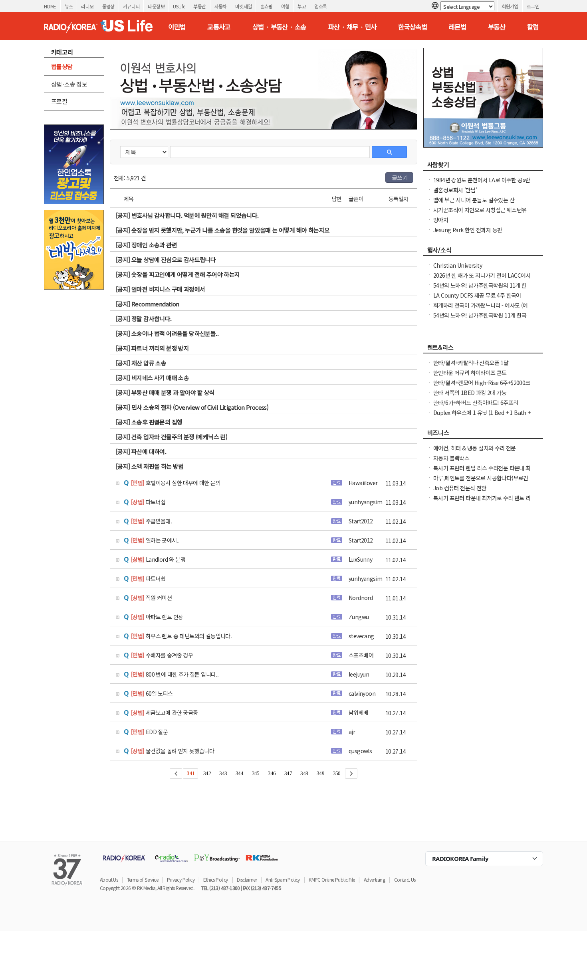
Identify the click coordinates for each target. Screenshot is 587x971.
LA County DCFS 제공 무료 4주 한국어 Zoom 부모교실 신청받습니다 (477, 299)
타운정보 (156, 6)
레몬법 (457, 27)
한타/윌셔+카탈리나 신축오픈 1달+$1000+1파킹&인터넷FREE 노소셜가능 (479, 367)
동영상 (108, 6)
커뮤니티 (131, 6)
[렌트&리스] (483, 349)
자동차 (220, 6)
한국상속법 (412, 27)
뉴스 (69, 6)
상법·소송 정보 (69, 84)
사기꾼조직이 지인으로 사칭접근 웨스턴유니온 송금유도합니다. (479, 214)
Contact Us (405, 879)
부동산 (199, 6)
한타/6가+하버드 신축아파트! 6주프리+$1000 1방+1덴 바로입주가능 (475, 406)
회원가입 (510, 6)
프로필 (59, 101)
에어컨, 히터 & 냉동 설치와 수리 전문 (474, 448)
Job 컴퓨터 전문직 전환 (459, 488)
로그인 (533, 6)
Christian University (457, 265)
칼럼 (533, 27)
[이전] (176, 773)
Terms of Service (142, 879)
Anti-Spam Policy (282, 879)
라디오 (87, 6)
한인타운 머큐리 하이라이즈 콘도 (470, 373)
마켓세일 (243, 6)
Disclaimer (247, 879)
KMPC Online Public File (332, 879)
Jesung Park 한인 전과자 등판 (467, 230)
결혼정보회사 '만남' (455, 190)
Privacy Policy (180, 879)
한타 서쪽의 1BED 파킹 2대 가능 (469, 393)
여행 (285, 6)
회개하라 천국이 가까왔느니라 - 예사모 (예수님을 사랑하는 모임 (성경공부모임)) (480, 309)
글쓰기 (400, 177)
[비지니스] (483, 434)
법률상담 (62, 66)
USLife (179, 6)
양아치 (440, 220)
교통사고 (218, 27)
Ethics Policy (215, 879)
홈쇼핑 (266, 6)
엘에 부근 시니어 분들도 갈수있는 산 (473, 200)
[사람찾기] (483, 166)
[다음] (351, 773)
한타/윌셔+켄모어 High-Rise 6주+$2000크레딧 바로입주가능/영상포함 (481, 387)
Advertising (374, 879)
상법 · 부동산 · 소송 (279, 27)
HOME (50, 6)
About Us (109, 879)
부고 (301, 6)
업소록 (320, 6)
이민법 (176, 27)
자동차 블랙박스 (451, 458)
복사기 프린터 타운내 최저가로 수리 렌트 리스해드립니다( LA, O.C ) (482, 502)
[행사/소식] (483, 252)
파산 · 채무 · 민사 (352, 27)
